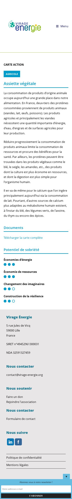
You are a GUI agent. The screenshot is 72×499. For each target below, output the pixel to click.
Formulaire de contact (20, 419)
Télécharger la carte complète (23, 238)
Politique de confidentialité (24, 458)
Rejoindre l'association (21, 402)
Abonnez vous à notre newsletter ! (36, 482)
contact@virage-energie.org (24, 375)
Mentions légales (17, 465)
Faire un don (14, 397)
